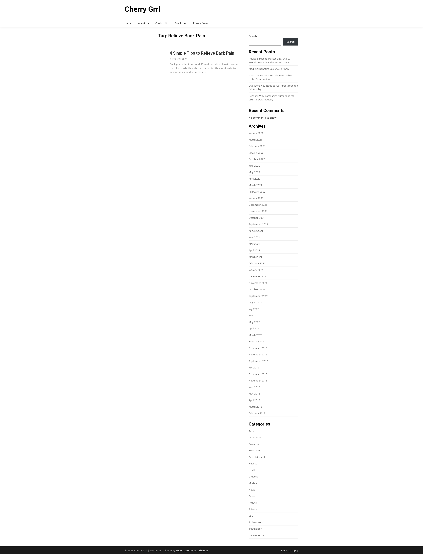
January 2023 (256, 152)
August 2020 (256, 302)
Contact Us (161, 23)
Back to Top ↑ (289, 550)
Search (253, 36)
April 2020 (254, 328)
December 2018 (258, 374)
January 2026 (256, 133)
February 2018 (257, 413)
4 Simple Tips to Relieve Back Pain (202, 53)
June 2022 (254, 165)
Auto (251, 431)
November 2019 (258, 354)
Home (128, 23)
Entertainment (257, 457)
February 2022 (257, 191)
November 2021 (258, 211)
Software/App (257, 522)
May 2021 (254, 243)
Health (252, 470)
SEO (251, 515)
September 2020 (258, 296)
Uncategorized (257, 535)
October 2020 (257, 289)
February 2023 (257, 146)
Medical (253, 483)
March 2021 (255, 256)
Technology (255, 528)
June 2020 (254, 315)
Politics (253, 502)
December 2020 (258, 276)
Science (253, 509)
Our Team (181, 23)
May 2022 (254, 172)
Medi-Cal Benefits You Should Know (269, 68)
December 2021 (258, 204)
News (252, 489)
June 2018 (254, 387)
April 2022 (254, 178)
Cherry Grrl (142, 9)
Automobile (255, 437)
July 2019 (254, 367)
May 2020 (254, 322)
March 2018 (255, 406)
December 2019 (258, 348)
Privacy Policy (201, 23)
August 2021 (256, 230)
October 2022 (257, 159)
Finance (253, 463)
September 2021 (258, 224)
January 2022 (256, 198)
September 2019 (258, 361)
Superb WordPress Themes (192, 550)
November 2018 (258, 380)
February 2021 (257, 263)
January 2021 (256, 269)
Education (254, 450)
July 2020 (254, 309)
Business (254, 444)
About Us (143, 23)
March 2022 (255, 185)
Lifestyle (253, 476)
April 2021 (254, 250)
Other (252, 496)
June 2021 (254, 237)
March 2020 (255, 335)
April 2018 (254, 400)
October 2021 (257, 217)
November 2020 (258, 283)
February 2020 (257, 341)
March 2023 (255, 139)
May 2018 (254, 393)
